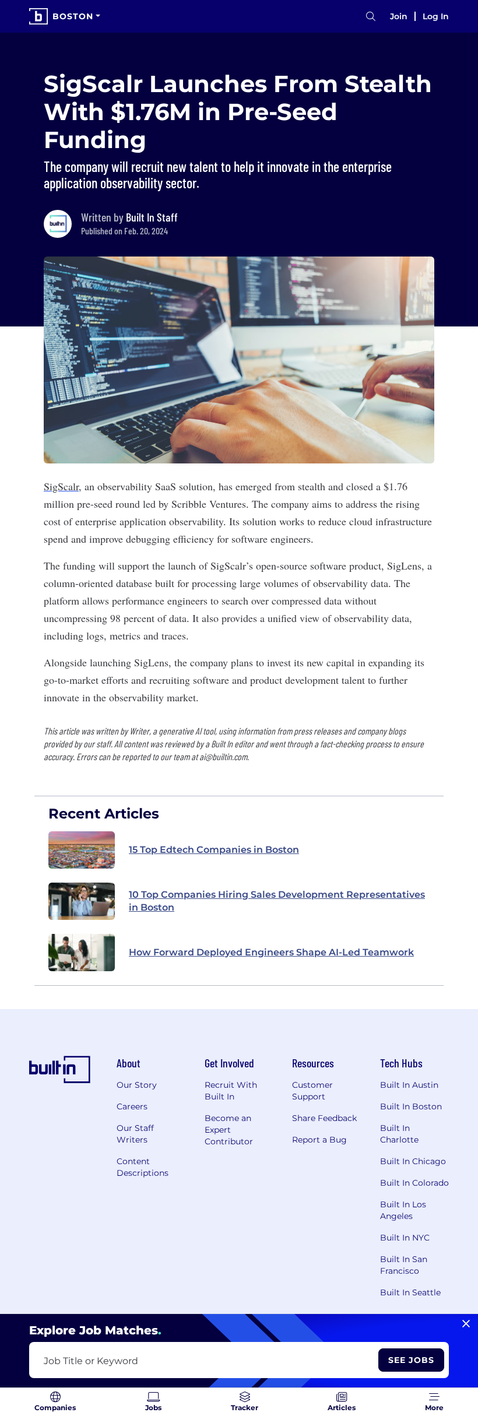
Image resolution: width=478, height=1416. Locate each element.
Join (398, 16)
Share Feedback (324, 1118)
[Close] (466, 1324)
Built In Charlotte (399, 1134)
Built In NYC (405, 1237)
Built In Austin (409, 1085)
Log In (436, 16)
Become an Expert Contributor (229, 1130)
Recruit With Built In (231, 1091)
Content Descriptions (142, 1167)
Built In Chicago (413, 1161)
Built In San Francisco (403, 1265)
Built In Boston (411, 1106)
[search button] (371, 16)
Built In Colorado (414, 1183)
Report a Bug (319, 1139)
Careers (132, 1106)
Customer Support (312, 1091)
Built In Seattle (410, 1292)
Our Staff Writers (135, 1134)
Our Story (137, 1085)
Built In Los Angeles (403, 1210)
